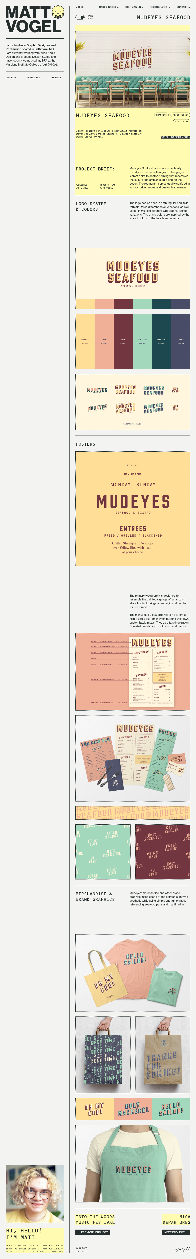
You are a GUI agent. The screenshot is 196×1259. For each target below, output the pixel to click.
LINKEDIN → (12, 77)
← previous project (93, 1232)
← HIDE (79, 7)
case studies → (109, 7)
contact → (183, 7)
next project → (176, 1232)
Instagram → (35, 77)
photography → (160, 7)
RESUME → (57, 77)
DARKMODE (90, 17)
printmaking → (134, 7)
